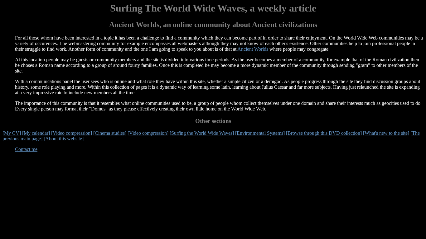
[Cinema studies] (109, 133)
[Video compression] (71, 133)
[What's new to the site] (386, 133)
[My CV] (11, 133)
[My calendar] (36, 133)
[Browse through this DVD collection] (324, 133)
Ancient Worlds (252, 49)
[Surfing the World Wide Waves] (202, 133)
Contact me (26, 149)
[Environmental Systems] (260, 133)
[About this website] (64, 138)
